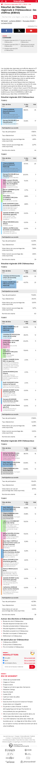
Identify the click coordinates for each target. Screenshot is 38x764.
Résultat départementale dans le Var (15, 624)
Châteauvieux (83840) (10, 642)
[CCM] (28, 750)
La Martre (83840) (15, 21)
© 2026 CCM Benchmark (28, 742)
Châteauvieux (24, 44)
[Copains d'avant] (10, 758)
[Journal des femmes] (10, 750)
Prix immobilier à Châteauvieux (13, 647)
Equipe (17, 736)
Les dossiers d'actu (10, 663)
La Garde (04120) (6, 23)
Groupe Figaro (16, 742)
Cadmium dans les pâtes (11, 697)
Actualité (7, 658)
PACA (25, 4)
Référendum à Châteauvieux (12, 636)
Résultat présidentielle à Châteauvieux (15, 626)
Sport (6, 660)
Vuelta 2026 (7, 694)
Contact (8, 738)
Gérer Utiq (32, 740)
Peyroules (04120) (28, 21)
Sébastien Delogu (9, 689)
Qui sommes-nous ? (8, 736)
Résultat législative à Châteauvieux (14, 628)
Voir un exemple (29, 658)
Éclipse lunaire (8, 685)
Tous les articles (16, 738)
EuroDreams (7, 699)
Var (30, 4)
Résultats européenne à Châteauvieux (15, 631)
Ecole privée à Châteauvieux (12, 644)
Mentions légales (7, 742)
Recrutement (28, 738)
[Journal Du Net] (10, 754)
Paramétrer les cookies (22, 740)
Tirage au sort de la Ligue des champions (16, 687)
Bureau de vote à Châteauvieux (13, 621)
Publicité (32, 736)
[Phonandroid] (28, 762)
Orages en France (9, 682)
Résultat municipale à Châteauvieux (15, 633)
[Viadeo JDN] (28, 758)
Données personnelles (9, 740)
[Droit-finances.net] (28, 754)
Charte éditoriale (24, 736)
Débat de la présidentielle (11, 680)
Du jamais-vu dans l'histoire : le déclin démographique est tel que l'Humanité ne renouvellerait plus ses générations (17, 709)
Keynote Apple (8, 692)
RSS (22, 738)
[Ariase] (10, 762)
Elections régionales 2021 (13, 4)
